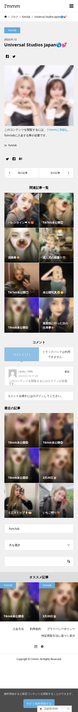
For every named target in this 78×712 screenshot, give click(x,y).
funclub (12, 30)
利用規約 (35, 629)
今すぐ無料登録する (39, 703)
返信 (67, 371)
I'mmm (12, 6)
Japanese (50, 708)
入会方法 (18, 629)
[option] (19, 601)
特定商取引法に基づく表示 (58, 636)
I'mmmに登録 (56, 130)
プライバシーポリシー (61, 629)
